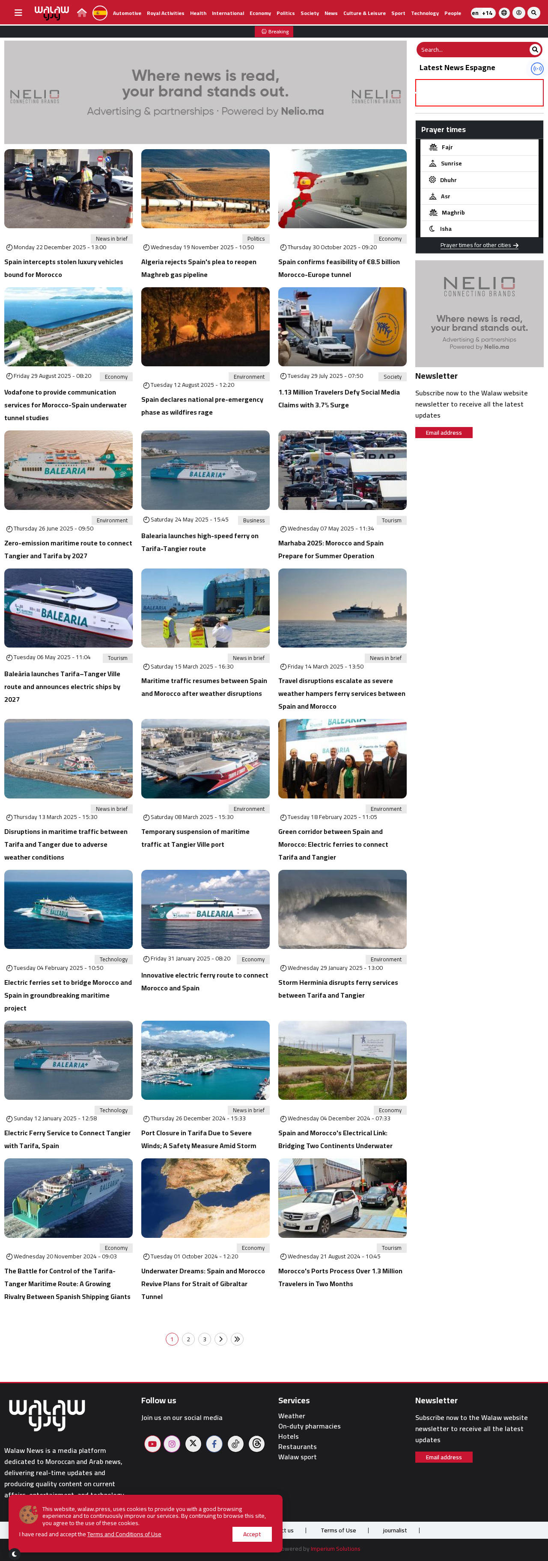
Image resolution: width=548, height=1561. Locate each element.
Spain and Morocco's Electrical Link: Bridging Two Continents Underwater (335, 1139)
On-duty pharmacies (309, 1426)
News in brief (112, 239)
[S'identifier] (518, 13)
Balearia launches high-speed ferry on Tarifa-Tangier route (200, 542)
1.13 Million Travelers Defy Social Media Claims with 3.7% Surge (339, 398)
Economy (260, 13)
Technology (425, 13)
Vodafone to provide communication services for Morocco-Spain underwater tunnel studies (65, 405)
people (452, 13)
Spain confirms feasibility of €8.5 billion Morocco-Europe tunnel (339, 268)
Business (254, 520)
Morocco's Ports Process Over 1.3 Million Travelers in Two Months (340, 1277)
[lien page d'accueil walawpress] (82, 14)
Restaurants (297, 1447)
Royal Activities (166, 13)
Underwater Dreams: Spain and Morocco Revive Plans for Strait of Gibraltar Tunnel (203, 1283)
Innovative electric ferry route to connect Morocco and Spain (204, 981)
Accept (252, 1534)
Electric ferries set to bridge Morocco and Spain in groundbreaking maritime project (68, 995)
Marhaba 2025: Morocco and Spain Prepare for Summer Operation (331, 549)
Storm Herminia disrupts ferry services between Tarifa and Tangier (338, 988)
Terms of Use (338, 1530)
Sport (398, 13)
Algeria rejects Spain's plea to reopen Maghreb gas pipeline (198, 268)
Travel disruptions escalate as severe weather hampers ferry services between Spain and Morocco (341, 693)
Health (198, 13)
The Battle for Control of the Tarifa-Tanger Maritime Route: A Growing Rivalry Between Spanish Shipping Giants (67, 1283)
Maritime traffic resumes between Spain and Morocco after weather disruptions (204, 687)
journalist (395, 1530)
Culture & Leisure (364, 13)
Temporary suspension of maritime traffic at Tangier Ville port (195, 838)
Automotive (127, 13)
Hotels (288, 1436)
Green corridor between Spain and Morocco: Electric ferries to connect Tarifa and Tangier (333, 844)
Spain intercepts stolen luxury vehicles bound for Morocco (63, 268)
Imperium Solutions (335, 1548)
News (331, 13)
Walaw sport (297, 1457)
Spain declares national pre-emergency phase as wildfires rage (202, 405)
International (228, 13)
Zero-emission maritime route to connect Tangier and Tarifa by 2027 (68, 549)
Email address (444, 432)
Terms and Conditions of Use (124, 1534)
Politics (286, 13)
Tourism (392, 520)
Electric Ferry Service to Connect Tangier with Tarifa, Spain (67, 1139)
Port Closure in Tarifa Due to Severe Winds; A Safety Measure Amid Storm (198, 1139)
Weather (291, 1416)
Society (310, 13)
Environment (249, 377)
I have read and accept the (90, 1534)
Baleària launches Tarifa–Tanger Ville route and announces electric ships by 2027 (62, 686)
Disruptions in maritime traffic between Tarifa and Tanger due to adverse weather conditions (66, 844)
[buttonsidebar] (18, 12)
